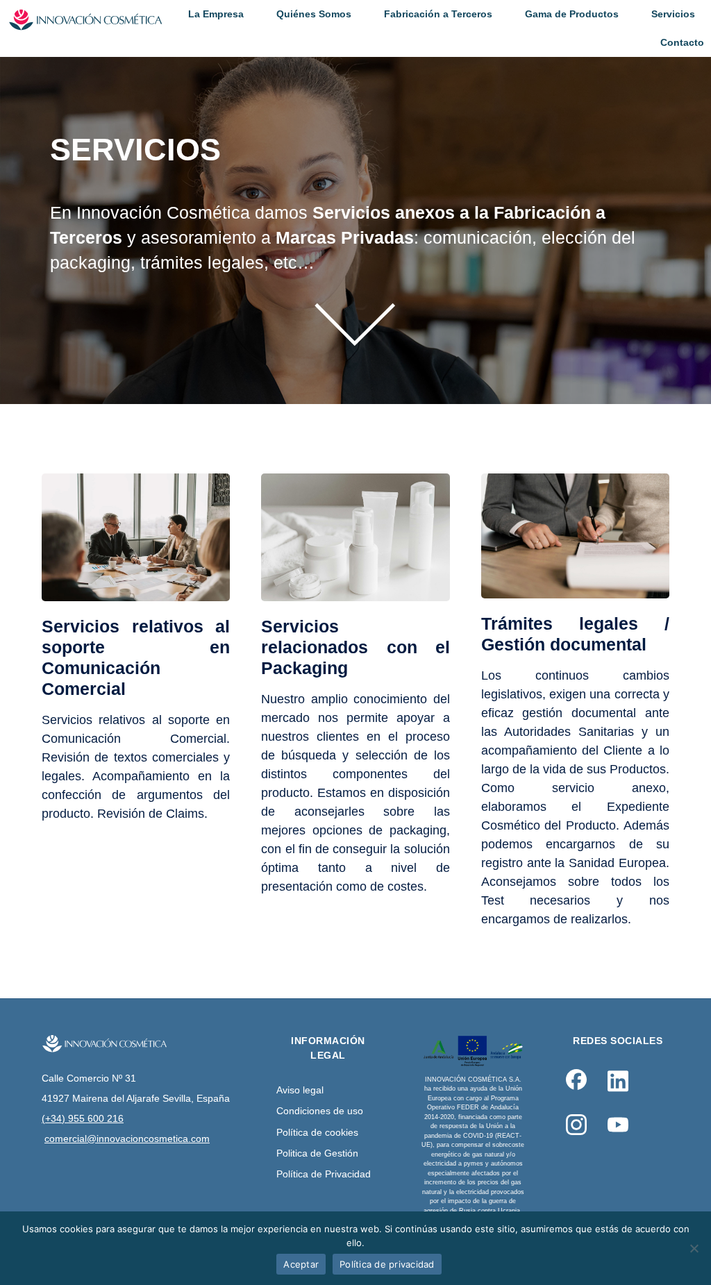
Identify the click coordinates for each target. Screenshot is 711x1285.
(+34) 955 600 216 (83, 1118)
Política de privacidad (387, 1264)
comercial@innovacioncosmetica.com (127, 1138)
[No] (694, 1248)
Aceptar (301, 1264)
